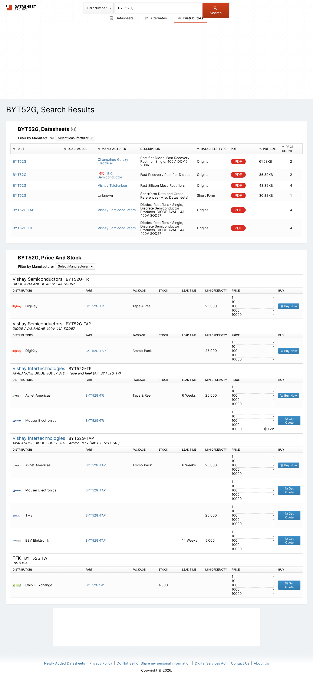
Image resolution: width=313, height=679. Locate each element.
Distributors (192, 18)
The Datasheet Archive (21, 7)
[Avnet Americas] (18, 395)
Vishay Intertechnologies (39, 368)
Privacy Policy (100, 663)
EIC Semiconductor (110, 175)
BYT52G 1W (95, 585)
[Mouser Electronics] (18, 420)
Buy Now (290, 306)
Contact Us (240, 663)
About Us (261, 663)
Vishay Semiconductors (117, 210)
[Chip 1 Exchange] (18, 585)
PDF (238, 161)
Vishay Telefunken (112, 185)
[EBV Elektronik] (18, 540)
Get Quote (289, 420)
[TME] (18, 515)
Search (216, 13)
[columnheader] (36, 149)
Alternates (158, 18)
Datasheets (124, 18)
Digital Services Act (211, 663)
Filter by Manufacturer (36, 138)
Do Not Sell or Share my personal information (153, 663)
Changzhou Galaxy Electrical (113, 161)
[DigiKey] (18, 306)
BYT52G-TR (95, 306)
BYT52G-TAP (96, 351)
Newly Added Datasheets (64, 663)
